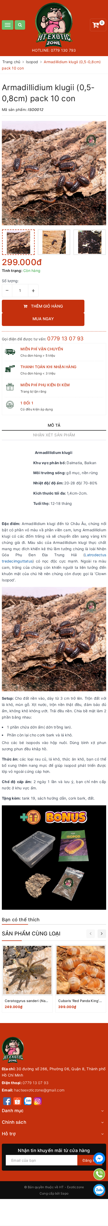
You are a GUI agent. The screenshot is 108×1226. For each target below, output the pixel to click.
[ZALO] (28, 1101)
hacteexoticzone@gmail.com (39, 1090)
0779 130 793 (63, 50)
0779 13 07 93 (65, 338)
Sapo (64, 1193)
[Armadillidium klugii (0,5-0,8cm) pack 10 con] (54, 173)
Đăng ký (90, 1160)
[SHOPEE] (17, 1101)
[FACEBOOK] (7, 1101)
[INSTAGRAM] (38, 1101)
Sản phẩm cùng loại (31, 933)
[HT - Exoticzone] (54, 25)
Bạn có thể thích (21, 919)
